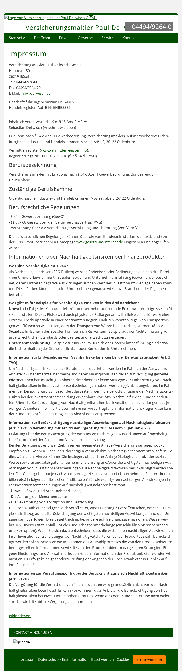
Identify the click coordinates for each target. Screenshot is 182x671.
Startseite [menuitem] (17, 37)
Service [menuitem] (108, 37)
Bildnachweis (20, 615)
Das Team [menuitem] (42, 37)
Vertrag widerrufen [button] (149, 660)
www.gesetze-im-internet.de (99, 242)
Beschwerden (102, 659)
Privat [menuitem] (64, 37)
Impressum (26, 659)
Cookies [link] (123, 659)
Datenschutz (48, 659)
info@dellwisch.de (36, 93)
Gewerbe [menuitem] (85, 37)
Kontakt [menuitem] (129, 37)
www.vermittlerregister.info (64, 150)
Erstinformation (75, 659)
